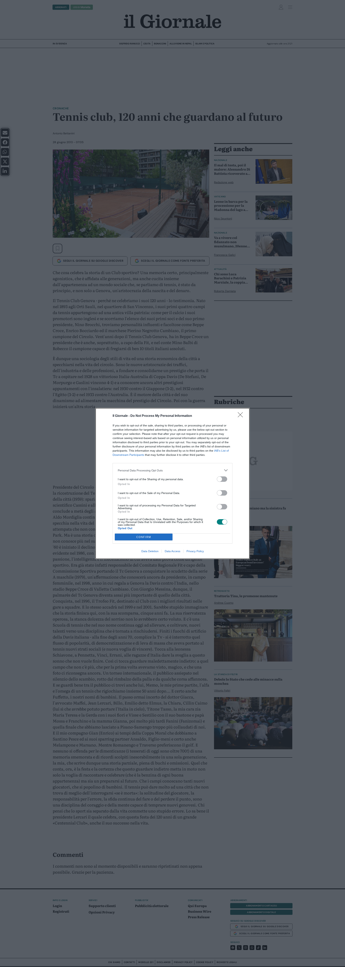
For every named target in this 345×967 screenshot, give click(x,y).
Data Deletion (150, 551)
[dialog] (172, 483)
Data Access (172, 551)
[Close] (241, 416)
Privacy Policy (195, 551)
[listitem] (172, 470)
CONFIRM (143, 537)
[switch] (222, 479)
